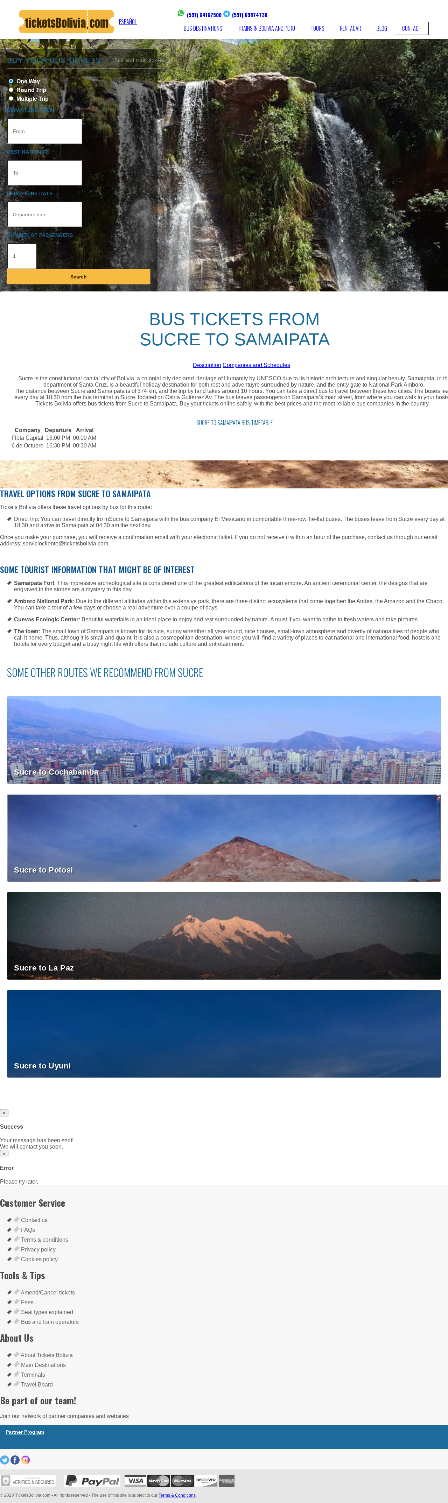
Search (78, 277)
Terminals (32, 1375)
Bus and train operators (49, 1322)
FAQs (27, 1230)
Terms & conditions (44, 1240)
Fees (27, 1302)
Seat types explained (46, 1312)
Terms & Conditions (177, 1495)
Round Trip (30, 90)
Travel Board (36, 1385)
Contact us (34, 1220)
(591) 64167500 (204, 15)
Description (207, 365)
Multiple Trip (32, 99)
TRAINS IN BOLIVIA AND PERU (266, 28)
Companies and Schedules (256, 365)
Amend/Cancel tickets (47, 1293)
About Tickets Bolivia (46, 1355)
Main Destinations (43, 1365)
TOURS (317, 28)
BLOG (382, 28)
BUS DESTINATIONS (203, 28)
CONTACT (411, 28)
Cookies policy (39, 1259)
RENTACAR (350, 28)
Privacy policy (38, 1249)
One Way (27, 81)
